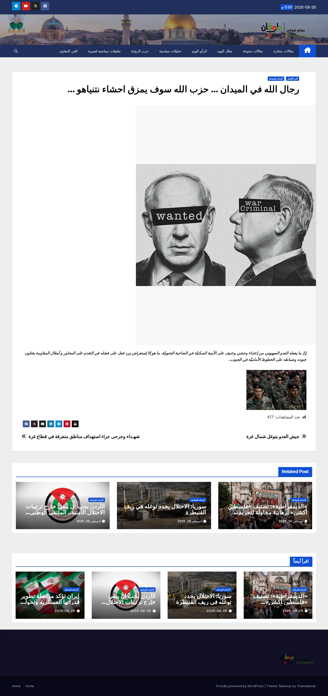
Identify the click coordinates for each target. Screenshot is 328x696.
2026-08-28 (292, 611)
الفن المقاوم (69, 51)
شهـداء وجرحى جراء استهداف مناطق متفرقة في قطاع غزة (84, 436)
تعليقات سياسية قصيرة (104, 51)
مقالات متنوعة (253, 51)
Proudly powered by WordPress (240, 686)
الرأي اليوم (199, 51)
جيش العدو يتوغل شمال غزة (272, 436)
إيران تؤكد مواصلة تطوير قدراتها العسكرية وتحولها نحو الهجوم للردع (50, 601)
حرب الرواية (140, 51)
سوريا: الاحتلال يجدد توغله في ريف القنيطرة (165, 509)
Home (29, 686)
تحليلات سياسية (170, 51)
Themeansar (306, 686)
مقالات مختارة (283, 51)
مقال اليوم (225, 51)
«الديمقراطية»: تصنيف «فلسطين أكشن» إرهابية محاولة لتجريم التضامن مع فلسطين (267, 512)
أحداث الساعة (276, 78)
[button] (16, 51)
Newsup (285, 686)
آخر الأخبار (292, 78)
